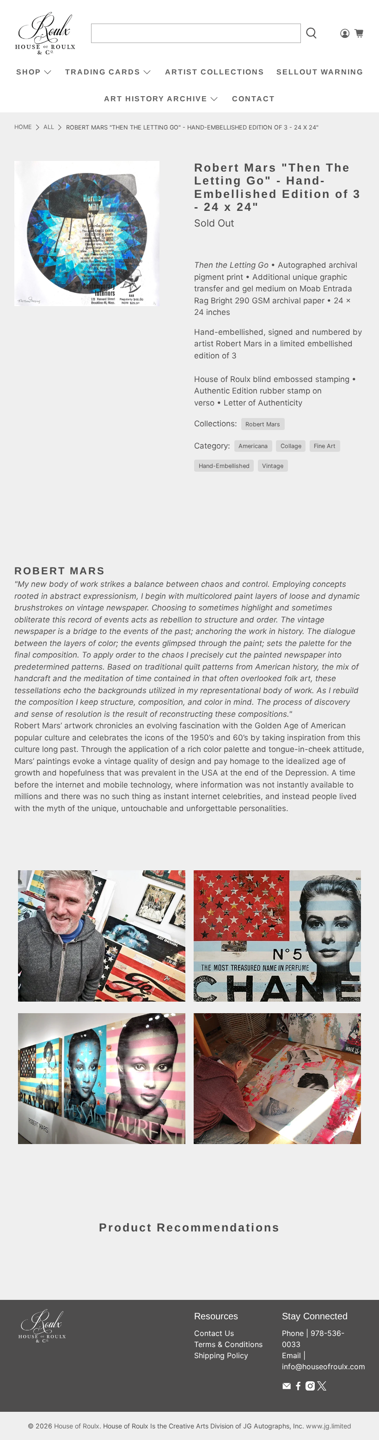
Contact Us (214, 1333)
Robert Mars (262, 424)
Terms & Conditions (228, 1344)
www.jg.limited (328, 1426)
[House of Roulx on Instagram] (310, 1387)
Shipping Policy (221, 1355)
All (48, 127)
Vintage (272, 465)
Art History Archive (156, 99)
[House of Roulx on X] (321, 1387)
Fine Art (325, 446)
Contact (253, 99)
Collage (291, 446)
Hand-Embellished (224, 465)
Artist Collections (214, 72)
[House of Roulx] (45, 33)
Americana (253, 446)
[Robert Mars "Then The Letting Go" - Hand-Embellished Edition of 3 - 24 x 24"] (86, 233)
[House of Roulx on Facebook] (298, 1387)
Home (23, 127)
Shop (28, 72)
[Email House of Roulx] (286, 1387)
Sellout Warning (319, 72)
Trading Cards (103, 72)
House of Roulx (76, 1426)
